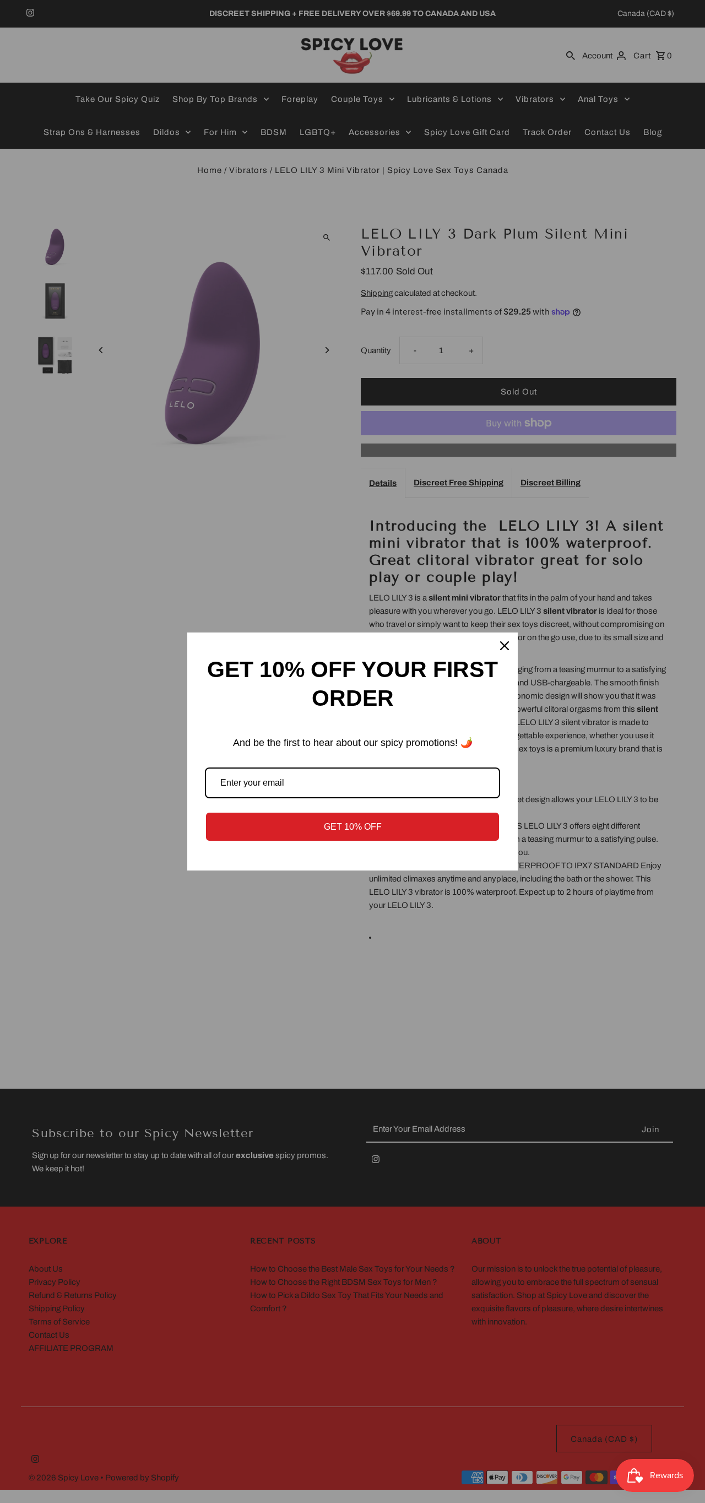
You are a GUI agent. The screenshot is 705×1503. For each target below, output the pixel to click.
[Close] (504, 645)
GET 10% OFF (353, 826)
